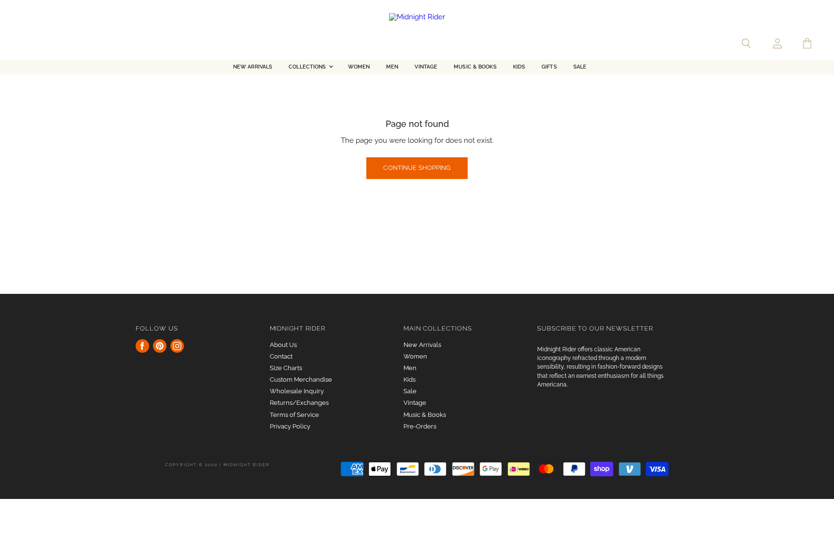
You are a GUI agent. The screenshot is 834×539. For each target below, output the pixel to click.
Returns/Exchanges (299, 402)
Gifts (549, 67)
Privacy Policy (290, 426)
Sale (579, 67)
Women (359, 67)
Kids (519, 67)
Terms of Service (294, 414)
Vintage (426, 67)
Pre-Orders (419, 426)
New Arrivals (252, 67)
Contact (281, 356)
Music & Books (475, 67)
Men (392, 67)
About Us (283, 344)
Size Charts (286, 368)
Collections (308, 67)
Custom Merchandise (301, 379)
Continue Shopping (416, 167)
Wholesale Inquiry (297, 391)
